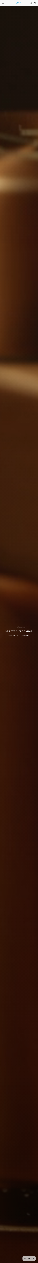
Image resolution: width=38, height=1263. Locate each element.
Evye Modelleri (25, 635)
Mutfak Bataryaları (13, 635)
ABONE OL (19, 1255)
